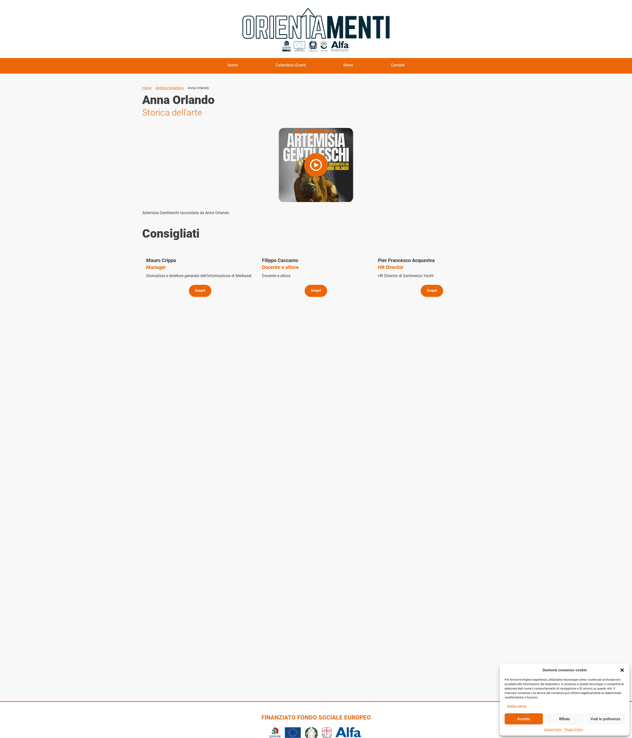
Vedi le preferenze (605, 719)
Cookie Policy (553, 729)
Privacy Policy (573, 729)
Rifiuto (564, 719)
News (348, 65)
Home (232, 65)
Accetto (523, 719)
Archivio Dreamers (169, 88)
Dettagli (200, 277)
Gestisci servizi (517, 706)
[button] (622, 670)
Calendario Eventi (291, 65)
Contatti (398, 65)
